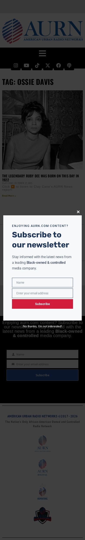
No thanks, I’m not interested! (42, 326)
